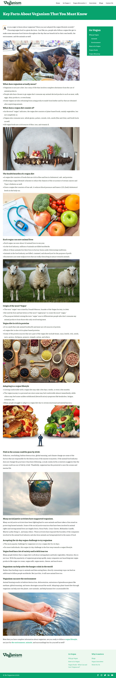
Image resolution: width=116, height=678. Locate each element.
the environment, (18, 642)
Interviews (92, 3)
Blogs (101, 3)
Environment (96, 42)
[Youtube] (112, 675)
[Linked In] (109, 675)
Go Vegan (66, 3)
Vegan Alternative (79, 3)
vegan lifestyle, (71, 639)
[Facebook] (98, 675)
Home (58, 3)
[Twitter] (105, 675)
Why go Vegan (94, 35)
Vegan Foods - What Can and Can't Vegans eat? (77, 666)
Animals (94, 39)
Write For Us (96, 665)
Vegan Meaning (94, 54)
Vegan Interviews (97, 661)
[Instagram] (101, 675)
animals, (29, 642)
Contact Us (109, 3)
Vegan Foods (93, 50)
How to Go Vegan (94, 46)
